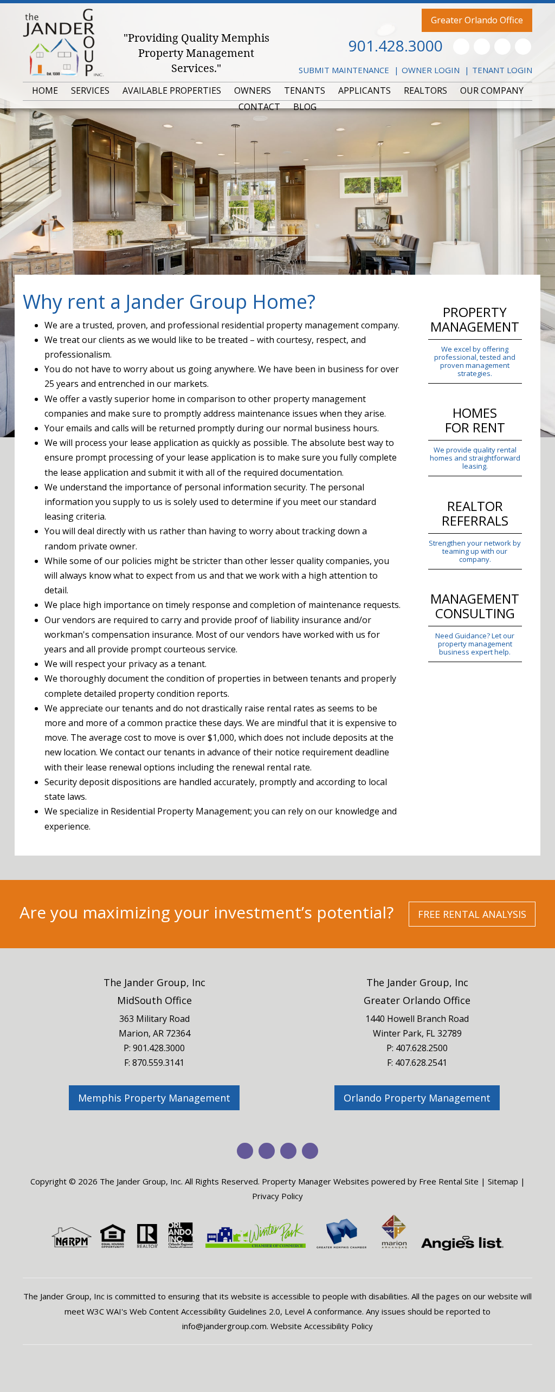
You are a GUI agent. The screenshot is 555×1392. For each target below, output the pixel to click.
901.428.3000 (396, 45)
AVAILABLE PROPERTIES (171, 90)
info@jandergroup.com (224, 1325)
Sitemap (503, 1181)
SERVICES (90, 90)
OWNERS (252, 90)
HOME (45, 90)
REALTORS (425, 90)
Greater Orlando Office (477, 20)
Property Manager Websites (315, 1181)
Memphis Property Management (154, 1097)
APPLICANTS (364, 90)
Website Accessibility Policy (321, 1325)
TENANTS (304, 90)
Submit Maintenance (344, 69)
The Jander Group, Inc (154, 982)
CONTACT (259, 107)
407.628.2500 (422, 1048)
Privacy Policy (277, 1195)
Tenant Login (502, 69)
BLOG (305, 107)
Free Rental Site (449, 1181)
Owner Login (431, 69)
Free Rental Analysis (472, 914)
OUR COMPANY (492, 90)
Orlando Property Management (417, 1097)
